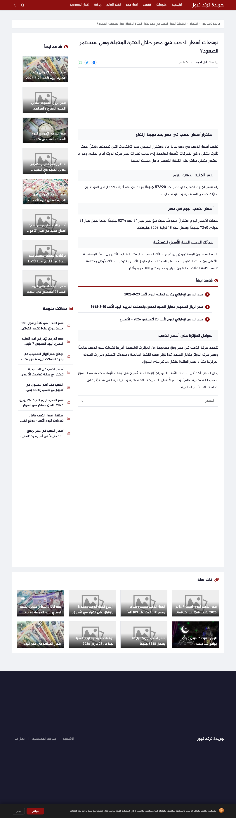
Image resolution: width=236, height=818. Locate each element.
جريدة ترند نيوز (208, 5)
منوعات (161, 5)
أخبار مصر (132, 5)
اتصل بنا (20, 739)
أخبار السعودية (79, 5)
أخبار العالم (113, 5)
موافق (35, 811)
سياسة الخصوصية (44, 739)
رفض (18, 811)
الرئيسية (177, 5)
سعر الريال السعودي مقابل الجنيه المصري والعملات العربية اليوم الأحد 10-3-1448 (147, 307)
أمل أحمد (201, 62)
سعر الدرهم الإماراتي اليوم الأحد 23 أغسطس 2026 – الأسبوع (161, 319)
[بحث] (22, 5)
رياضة (98, 5)
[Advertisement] (148, 98)
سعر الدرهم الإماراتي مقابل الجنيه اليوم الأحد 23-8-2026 (163, 294)
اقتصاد (147, 5)
